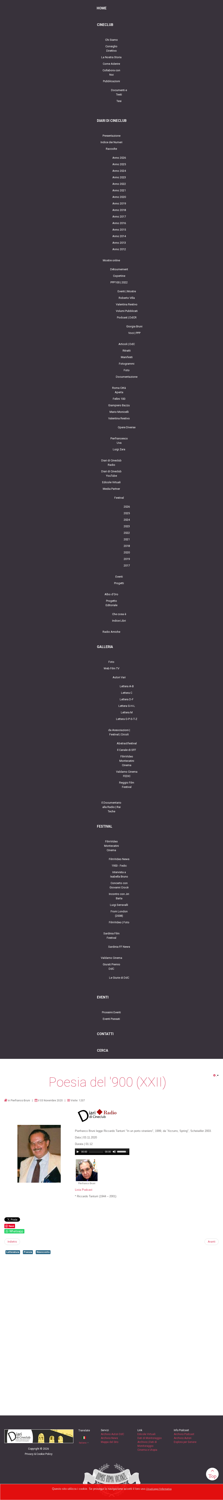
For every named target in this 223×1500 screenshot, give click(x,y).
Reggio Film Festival (126, 785)
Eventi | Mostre (127, 291)
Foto (127, 370)
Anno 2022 (119, 183)
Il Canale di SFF (126, 750)
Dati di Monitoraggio (149, 1438)
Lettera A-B (127, 686)
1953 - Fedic (119, 865)
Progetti (119, 583)
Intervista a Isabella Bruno (119, 874)
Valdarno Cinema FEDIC (126, 774)
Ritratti (127, 350)
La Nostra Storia (111, 57)
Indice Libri (119, 620)
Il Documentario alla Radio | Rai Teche (111, 807)
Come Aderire (111, 63)
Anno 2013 (119, 242)
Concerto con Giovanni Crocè (119, 885)
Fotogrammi (126, 363)
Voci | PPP (134, 333)
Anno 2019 (119, 203)
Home (101, 8)
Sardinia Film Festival (111, 935)
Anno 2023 (119, 177)
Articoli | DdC (126, 344)
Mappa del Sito (109, 1442)
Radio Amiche (111, 631)
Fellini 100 (119, 398)
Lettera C (126, 692)
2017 (127, 565)
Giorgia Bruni (134, 326)
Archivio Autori (182, 1438)
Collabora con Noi (111, 72)
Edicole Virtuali (111, 482)
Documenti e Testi (119, 92)
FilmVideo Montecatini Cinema (126, 761)
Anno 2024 (119, 170)
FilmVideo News (119, 859)
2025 (127, 513)
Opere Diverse (126, 427)
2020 (127, 552)
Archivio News (109, 1438)
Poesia (28, 1252)
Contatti (105, 1034)
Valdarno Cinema (111, 957)
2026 (127, 506)
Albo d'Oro (111, 594)
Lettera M (127, 712)
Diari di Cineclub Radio (111, 462)
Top (212, 1476)
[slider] (123, 1151)
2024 (127, 519)
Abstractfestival (127, 743)
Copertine (119, 275)
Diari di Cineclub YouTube (111, 473)
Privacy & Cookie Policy (38, 1454)
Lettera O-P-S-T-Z (126, 719)
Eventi (119, 576)
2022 (127, 532)
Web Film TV (111, 668)
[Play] (77, 1151)
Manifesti (127, 357)
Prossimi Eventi (111, 1012)
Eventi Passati (111, 1018)
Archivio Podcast (184, 1434)
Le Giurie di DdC (119, 977)
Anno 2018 (119, 210)
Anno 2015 (119, 229)
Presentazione (111, 135)
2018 (127, 546)
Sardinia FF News (119, 946)
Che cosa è (119, 614)
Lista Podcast (83, 1189)
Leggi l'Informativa (162, 1489)
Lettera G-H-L (126, 705)
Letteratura (12, 1252)
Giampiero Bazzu (119, 405)
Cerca (102, 1051)
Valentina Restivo (126, 304)
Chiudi (149, 1489)
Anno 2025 (119, 164)
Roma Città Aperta (119, 390)
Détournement (119, 269)
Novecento (43, 1252)
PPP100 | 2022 (119, 282)
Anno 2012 (119, 249)
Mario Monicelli (119, 411)
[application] (102, 1151)
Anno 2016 (119, 223)
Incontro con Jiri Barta (119, 896)
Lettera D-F (126, 699)
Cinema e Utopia (147, 1449)
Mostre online (111, 260)
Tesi (119, 101)
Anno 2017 (119, 216)
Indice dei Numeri (111, 142)
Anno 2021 (119, 190)
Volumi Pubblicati (127, 311)
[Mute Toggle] (114, 1151)
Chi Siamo (111, 39)
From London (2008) (119, 913)
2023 (127, 526)
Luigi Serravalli (119, 904)
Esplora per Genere (185, 1442)
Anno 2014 (119, 236)
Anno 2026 (119, 157)
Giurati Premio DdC (111, 966)
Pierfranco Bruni (20, 1100)
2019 (127, 559)
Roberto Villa (127, 297)
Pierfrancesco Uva (119, 440)
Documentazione (126, 376)
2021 (127, 539)
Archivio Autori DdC (112, 1434)
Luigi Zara (119, 449)
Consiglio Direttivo (111, 48)
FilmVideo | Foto (119, 922)
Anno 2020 (119, 197)
